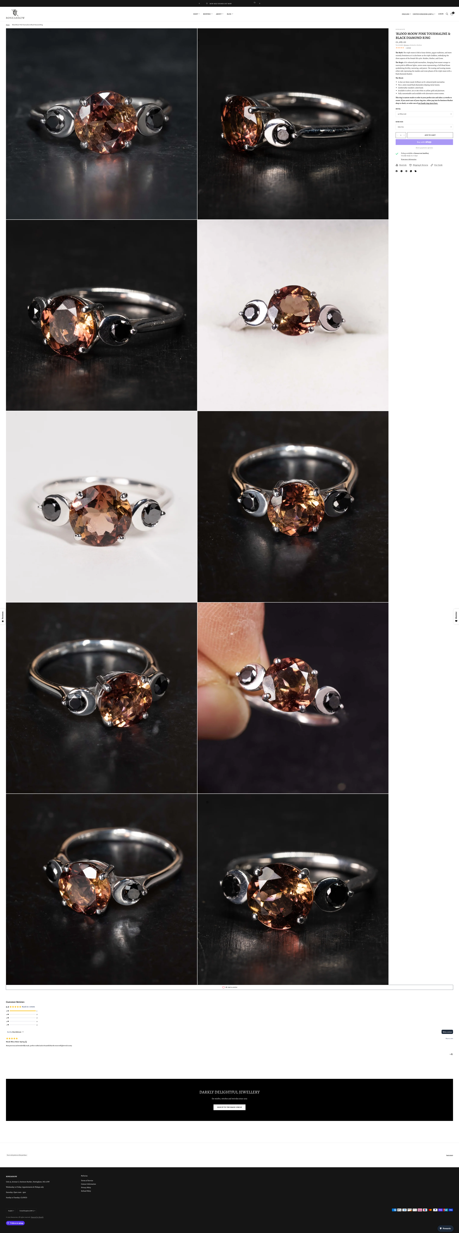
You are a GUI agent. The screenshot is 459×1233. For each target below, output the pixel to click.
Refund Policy (86, 1191)
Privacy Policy (86, 1187)
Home (8, 25)
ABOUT (218, 14)
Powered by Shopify (37, 1217)
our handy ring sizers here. (428, 103)
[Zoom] (192, 33)
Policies (84, 1176)
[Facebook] (397, 171)
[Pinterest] (406, 171)
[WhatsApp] (411, 171)
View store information (408, 159)
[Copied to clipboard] (416, 171)
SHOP (195, 14)
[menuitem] (196, 14)
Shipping (406, 45)
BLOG (229, 14)
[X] (402, 171)
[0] (451, 14)
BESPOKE (207, 14)
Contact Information (88, 1184)
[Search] (447, 14)
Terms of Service (87, 1180)
